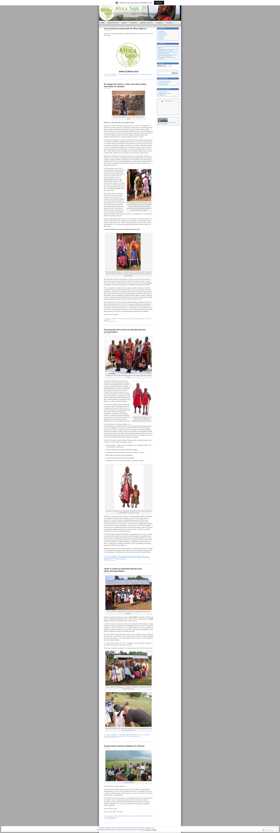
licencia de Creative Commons (167, 123)
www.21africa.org (128, 71)
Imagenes (159, 22)
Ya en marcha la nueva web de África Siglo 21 (125, 29)
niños (105, 559)
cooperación (107, 557)
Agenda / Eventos (146, 22)
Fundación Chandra (164, 82)
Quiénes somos (113, 22)
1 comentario (110, 816)
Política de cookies (151, 830)
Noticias (136, 74)
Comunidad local (124, 318)
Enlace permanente (147, 74)
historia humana (140, 318)
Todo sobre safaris (163, 84)
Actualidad (123, 74)
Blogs (143, 816)
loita (136, 557)
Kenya (133, 557)
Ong (151, 816)
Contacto (169, 22)
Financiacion (133, 556)
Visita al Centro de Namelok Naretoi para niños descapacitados (123, 570)
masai (139, 557)
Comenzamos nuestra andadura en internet (124, 746)
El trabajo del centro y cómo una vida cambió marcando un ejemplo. (168, 50)
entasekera (121, 557)
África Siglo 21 (130, 74)
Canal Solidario (163, 92)
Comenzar (159, 3)
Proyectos (133, 22)
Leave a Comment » (112, 74)
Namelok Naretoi (146, 557)
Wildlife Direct (162, 95)
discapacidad (114, 557)
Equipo (124, 22)
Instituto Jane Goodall (164, 93)
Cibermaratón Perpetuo (165, 81)
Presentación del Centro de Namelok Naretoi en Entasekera (168, 52)
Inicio (102, 22)
